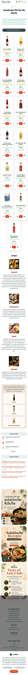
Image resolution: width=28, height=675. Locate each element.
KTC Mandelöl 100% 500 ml (21, 144)
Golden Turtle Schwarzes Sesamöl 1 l (7, 144)
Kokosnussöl (14, 307)
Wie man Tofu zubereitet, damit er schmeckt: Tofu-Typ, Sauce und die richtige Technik (13, 477)
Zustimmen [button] (14, 671)
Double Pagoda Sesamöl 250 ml (21, 175)
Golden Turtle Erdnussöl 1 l (20, 50)
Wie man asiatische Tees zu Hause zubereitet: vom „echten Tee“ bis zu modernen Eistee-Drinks (13, 472)
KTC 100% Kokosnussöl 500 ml (7, 206)
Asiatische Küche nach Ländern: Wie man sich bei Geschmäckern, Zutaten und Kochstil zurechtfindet (13, 462)
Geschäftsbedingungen (14, 611)
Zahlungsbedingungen (14, 613)
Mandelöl (14, 369)
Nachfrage (14, 627)
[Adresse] (14, 644)
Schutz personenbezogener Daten (14, 621)
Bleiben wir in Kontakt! (14, 629)
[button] (4, 60)
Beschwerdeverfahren (14, 617)
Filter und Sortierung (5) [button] (13, 30)
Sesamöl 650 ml (7, 49)
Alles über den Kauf (14, 609)
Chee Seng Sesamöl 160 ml (21, 113)
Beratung (14, 625)
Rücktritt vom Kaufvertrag (14, 619)
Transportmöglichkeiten (14, 615)
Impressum (14, 635)
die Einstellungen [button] (8, 667)
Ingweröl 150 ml (7, 175)
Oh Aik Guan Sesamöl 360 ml (21, 80)
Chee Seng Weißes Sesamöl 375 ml (7, 80)
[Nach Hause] (6, 2)
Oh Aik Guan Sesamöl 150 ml (7, 113)
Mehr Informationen (21, 664)
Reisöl (14, 336)
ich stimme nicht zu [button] (19, 667)
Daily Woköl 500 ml (21, 205)
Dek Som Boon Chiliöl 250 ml (14, 236)
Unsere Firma (14, 633)
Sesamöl (14, 272)
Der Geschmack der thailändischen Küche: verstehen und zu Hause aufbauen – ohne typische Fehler (13, 467)
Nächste (13, 451)
